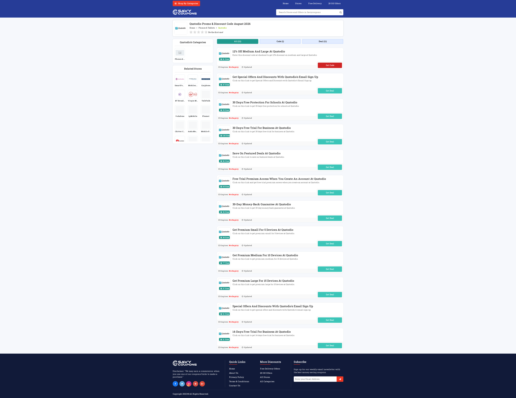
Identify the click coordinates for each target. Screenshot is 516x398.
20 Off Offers (334, 3)
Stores (298, 3)
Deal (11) (323, 41)
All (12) (237, 41)
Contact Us (234, 385)
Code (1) (280, 41)
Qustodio (222, 28)
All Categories (267, 381)
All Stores (265, 377)
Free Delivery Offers (270, 368)
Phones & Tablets (206, 28)
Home (286, 3)
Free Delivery (315, 3)
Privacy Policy (236, 377)
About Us (233, 373)
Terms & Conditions (239, 381)
